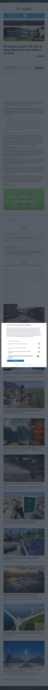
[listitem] (24, 341)
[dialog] (24, 345)
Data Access (24, 364)
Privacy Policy (30, 364)
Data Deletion (17, 364)
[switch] (38, 344)
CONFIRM (15, 360)
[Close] (44, 325)
